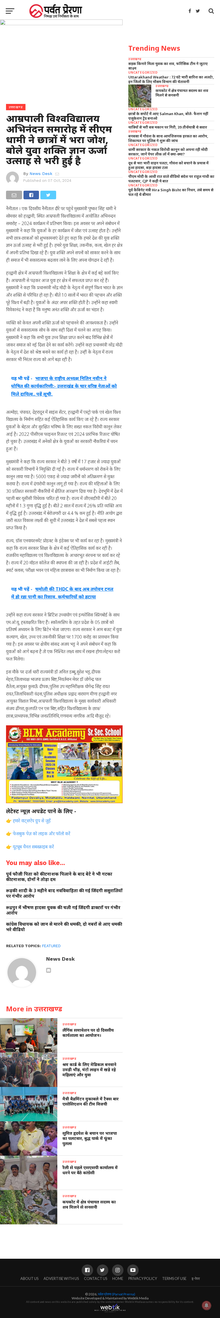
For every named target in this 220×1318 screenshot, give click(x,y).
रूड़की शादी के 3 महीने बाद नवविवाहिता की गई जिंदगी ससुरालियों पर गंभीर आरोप (64, 893)
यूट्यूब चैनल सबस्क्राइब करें (33, 847)
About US (29, 1278)
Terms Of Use (174, 1278)
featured (51, 946)
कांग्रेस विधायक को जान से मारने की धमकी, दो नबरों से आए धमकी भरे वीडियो (64, 926)
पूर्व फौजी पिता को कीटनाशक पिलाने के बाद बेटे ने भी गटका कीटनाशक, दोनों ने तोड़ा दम (59, 876)
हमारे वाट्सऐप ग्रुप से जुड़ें (32, 820)
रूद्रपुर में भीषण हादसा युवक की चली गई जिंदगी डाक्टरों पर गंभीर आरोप (63, 910)
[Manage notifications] (206, 1305)
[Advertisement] (171, 241)
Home (117, 1278)
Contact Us (95, 1278)
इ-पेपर (196, 1278)
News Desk (41, 173)
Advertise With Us (61, 1278)
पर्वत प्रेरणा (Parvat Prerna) (116, 1294)
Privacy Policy (142, 1278)
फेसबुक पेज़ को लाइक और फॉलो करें (41, 833)
